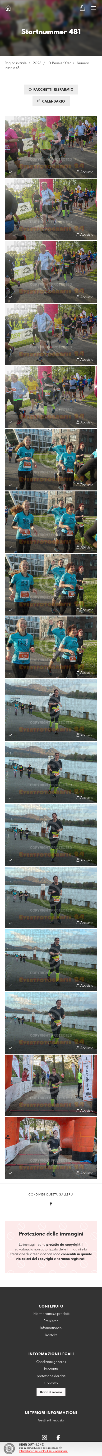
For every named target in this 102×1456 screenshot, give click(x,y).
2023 (37, 63)
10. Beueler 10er (59, 63)
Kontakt (51, 1335)
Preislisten (51, 1321)
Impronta (51, 1369)
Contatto (51, 1383)
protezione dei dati (51, 1376)
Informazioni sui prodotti (51, 1314)
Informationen (51, 1328)
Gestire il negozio (51, 1420)
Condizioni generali (51, 1362)
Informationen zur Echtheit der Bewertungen (43, 1451)
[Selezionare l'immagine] (10, 172)
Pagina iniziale (16, 63)
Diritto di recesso (51, 1392)
